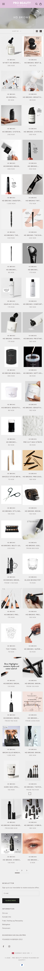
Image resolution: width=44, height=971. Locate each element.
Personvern (6, 928)
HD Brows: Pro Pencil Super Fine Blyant (11, 615)
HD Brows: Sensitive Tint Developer (32, 97)
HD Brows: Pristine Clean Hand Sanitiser (33, 339)
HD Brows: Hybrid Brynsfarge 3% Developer (11, 860)
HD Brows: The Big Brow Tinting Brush (32, 235)
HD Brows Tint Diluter (33, 201)
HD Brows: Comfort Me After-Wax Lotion (32, 304)
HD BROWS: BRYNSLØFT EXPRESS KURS (33, 860)
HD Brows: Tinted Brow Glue (32, 787)
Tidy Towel (11, 649)
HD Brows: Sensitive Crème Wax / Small (11, 408)
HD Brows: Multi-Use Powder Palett (11, 546)
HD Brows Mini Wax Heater (11, 373)
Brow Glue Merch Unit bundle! (11, 753)
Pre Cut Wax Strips (32, 442)
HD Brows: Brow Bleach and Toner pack (33, 753)
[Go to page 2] (26, 870)
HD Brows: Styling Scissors (11, 511)
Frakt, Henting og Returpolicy (12, 921)
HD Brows (11, 60)
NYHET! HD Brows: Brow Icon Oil (11, 63)
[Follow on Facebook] (3, 946)
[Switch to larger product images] (37, 31)
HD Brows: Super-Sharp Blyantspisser (33, 649)
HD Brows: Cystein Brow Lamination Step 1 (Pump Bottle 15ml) (11, 132)
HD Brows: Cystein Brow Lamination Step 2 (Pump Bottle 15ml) (32, 132)
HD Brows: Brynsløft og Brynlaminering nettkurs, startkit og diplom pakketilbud (32, 718)
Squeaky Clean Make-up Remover (11, 304)
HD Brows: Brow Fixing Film (33, 511)
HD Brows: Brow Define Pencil (33, 684)
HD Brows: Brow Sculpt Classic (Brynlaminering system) (11, 166)
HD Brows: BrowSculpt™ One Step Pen (33, 166)
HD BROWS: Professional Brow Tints (11, 97)
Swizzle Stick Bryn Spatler (11, 477)
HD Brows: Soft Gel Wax (32, 373)
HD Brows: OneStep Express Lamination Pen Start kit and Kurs (11, 201)
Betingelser (6, 924)
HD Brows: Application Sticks (11, 442)
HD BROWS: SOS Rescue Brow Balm (33, 546)
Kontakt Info (6, 917)
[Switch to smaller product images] (41, 31)
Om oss (5, 913)
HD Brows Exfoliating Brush (33, 270)
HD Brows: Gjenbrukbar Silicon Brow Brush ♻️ (11, 270)
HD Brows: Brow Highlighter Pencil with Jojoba (11, 684)
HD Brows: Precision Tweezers (33, 477)
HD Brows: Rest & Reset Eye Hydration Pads (33, 63)
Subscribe (11, 901)
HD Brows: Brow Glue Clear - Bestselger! (11, 718)
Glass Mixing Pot (33, 580)
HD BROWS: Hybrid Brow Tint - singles (32, 825)
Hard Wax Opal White (11, 787)
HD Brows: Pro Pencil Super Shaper (33, 615)
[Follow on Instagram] (9, 946)
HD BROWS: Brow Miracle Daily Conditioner (11, 580)
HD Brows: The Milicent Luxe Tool (11, 235)
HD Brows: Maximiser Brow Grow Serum (11, 825)
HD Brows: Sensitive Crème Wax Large (32, 408)
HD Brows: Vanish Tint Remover (11, 339)
